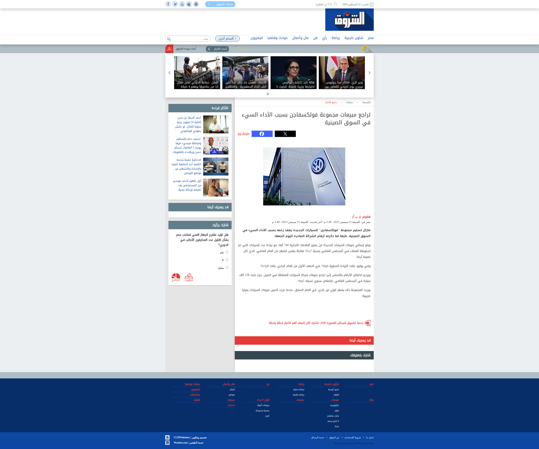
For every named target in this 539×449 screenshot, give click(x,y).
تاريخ (267, 416)
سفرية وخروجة (263, 411)
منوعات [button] (335, 400)
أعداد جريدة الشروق (186, 49)
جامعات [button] (300, 400)
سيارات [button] (231, 400)
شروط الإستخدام (353, 437)
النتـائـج (176, 279)
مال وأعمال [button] (300, 38)
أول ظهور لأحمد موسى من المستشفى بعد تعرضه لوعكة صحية (187, 185)
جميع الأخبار (331, 102)
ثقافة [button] (197, 400)
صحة (337, 426)
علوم (337, 411)
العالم (336, 395)
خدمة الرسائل (317, 437)
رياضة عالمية (298, 395)
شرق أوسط (333, 389)
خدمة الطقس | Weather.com (188, 442)
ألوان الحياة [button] (263, 400)
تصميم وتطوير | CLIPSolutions (190, 437)
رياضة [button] (336, 38)
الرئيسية (366, 102)
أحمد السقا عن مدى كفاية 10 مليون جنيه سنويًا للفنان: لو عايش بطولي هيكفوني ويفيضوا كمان (188, 126)
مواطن (231, 395)
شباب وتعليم (333, 416)
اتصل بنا (370, 437)
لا (223, 260)
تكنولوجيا (334, 405)
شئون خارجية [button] (353, 38)
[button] (238, 48)
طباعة (245, 134)
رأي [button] (324, 38)
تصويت (188, 279)
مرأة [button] (371, 400)
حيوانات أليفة (263, 405)
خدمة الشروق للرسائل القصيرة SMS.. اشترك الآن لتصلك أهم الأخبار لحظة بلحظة (316, 323)
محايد (221, 268)
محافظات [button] (195, 394)
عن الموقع (334, 437)
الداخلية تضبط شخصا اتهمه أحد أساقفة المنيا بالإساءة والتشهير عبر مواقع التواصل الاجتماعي (186, 168)
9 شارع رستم (333, 421)
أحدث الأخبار (220, 49)
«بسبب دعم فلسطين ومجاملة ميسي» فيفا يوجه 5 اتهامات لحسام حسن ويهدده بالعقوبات (187, 145)
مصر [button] (371, 38)
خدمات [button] (231, 405)
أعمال (232, 389)
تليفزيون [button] (257, 38)
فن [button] (315, 38)
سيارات (349, 102)
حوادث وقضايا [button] (278, 38)
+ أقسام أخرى (227, 39)
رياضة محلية (298, 389)
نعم (222, 252)
